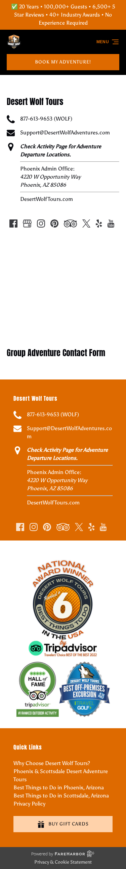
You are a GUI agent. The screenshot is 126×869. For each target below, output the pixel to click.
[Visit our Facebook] (13, 223)
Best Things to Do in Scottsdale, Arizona (61, 795)
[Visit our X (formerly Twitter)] (86, 223)
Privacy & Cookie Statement (63, 862)
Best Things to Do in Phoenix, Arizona (58, 787)
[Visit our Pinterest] (54, 223)
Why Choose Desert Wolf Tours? (51, 763)
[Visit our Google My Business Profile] (27, 223)
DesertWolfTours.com (46, 199)
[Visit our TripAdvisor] (70, 223)
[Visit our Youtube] (111, 223)
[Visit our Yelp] (99, 223)
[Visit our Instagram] (41, 223)
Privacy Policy (29, 803)
